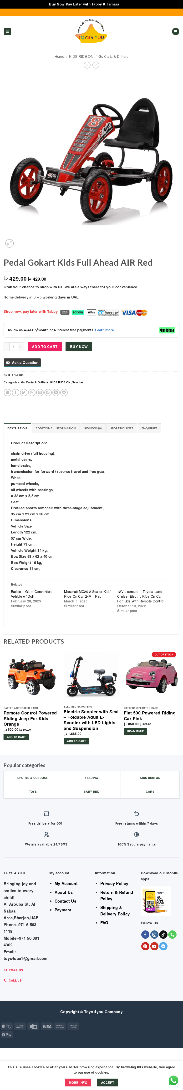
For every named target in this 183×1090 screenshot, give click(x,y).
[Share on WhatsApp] (7, 392)
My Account (66, 883)
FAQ (104, 922)
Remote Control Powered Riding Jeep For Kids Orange (30, 718)
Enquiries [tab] (149, 428)
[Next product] (87, 65)
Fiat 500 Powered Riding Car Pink (150, 715)
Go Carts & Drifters (113, 56)
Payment (63, 910)
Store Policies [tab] (121, 428)
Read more (135, 731)
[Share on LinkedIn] (56, 392)
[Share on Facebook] (15, 392)
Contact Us (65, 901)
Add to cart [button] (16, 737)
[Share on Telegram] (64, 392)
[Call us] (172, 934)
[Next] (179, 701)
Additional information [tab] (56, 428)
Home (59, 56)
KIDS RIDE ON (81, 56)
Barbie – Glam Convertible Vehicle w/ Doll (32, 594)
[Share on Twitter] (23, 392)
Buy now (79, 346)
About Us (64, 892)
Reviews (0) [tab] (93, 428)
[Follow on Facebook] (145, 934)
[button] (7, 31)
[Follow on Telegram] (163, 946)
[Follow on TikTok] (163, 934)
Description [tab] (17, 428)
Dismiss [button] (127, 4)
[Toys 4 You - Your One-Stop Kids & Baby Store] (91, 32)
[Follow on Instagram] (154, 934)
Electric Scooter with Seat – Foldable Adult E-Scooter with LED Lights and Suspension (91, 720)
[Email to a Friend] (40, 392)
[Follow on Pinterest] (145, 946)
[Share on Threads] (32, 392)
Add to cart (45, 346)
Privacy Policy (114, 883)
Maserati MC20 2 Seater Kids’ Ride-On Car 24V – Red (87, 594)
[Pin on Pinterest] (48, 392)
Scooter (77, 382)
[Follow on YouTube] (154, 946)
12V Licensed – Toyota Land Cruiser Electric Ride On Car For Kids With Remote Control (140, 596)
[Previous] (3, 701)
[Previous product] (95, 65)
